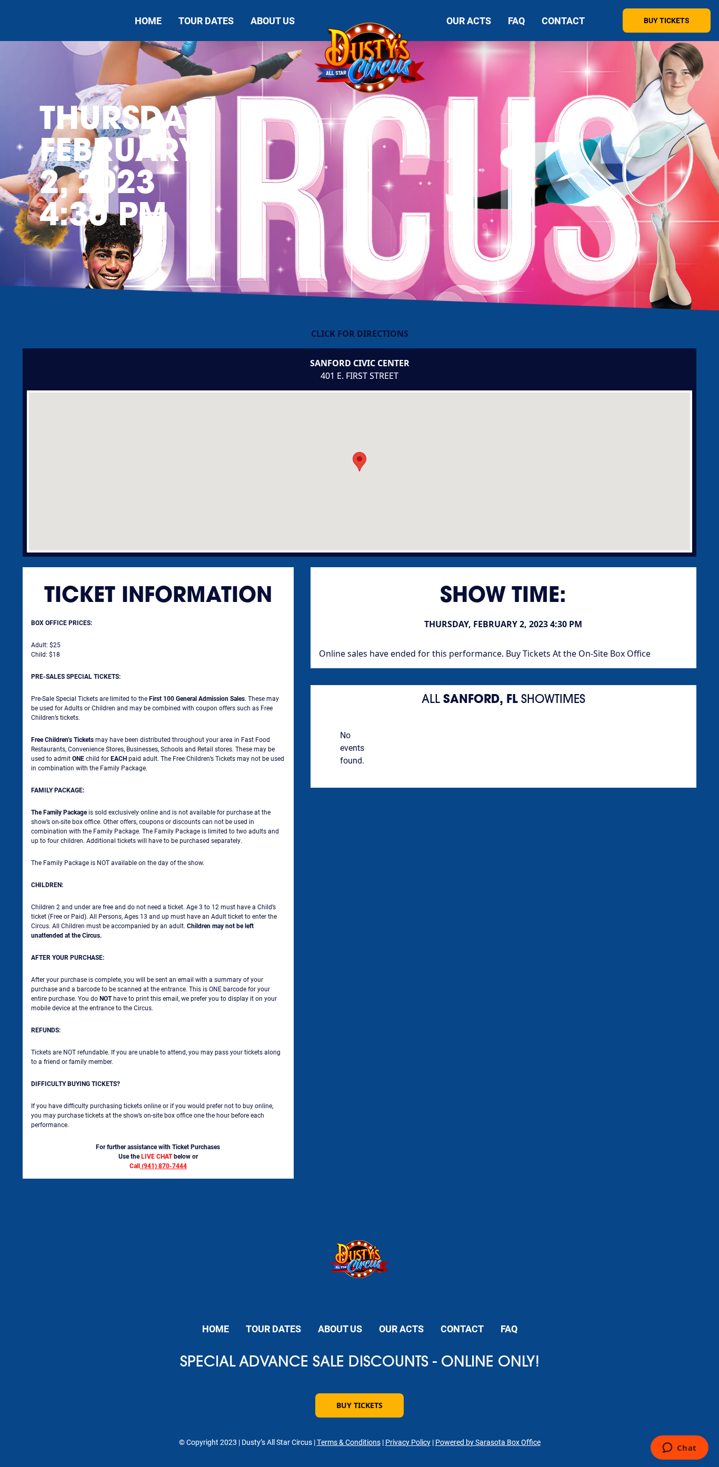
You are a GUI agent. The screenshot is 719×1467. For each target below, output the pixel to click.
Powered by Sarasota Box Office (488, 1442)
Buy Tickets (667, 20)
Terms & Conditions (349, 1442)
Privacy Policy (408, 1442)
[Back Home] (371, 60)
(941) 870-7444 (164, 1165)
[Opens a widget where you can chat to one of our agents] (679, 1448)
